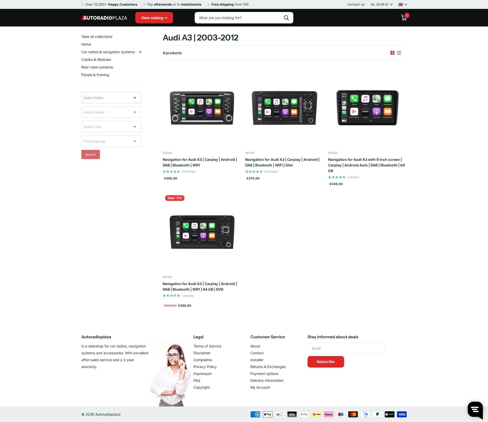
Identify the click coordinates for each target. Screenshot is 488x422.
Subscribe (326, 361)
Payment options (264, 373)
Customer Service (267, 336)
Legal (198, 336)
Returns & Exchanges (268, 366)
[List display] (399, 53)
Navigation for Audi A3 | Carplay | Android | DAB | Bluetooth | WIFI (200, 162)
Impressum (202, 373)
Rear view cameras (97, 67)
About (255, 346)
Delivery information (266, 380)
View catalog (152, 18)
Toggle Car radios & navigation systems (140, 52)
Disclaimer (201, 353)
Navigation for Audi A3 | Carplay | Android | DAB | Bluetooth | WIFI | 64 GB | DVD (200, 286)
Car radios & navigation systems (108, 52)
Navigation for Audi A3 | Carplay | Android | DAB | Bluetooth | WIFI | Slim (282, 162)
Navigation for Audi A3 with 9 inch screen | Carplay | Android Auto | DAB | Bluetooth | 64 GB (366, 165)
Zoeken (286, 17)
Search (90, 154)
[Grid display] (392, 53)
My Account (260, 387)
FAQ (196, 380)
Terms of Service (207, 346)
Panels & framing (95, 75)
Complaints (202, 360)
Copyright (201, 387)
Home (86, 44)
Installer (256, 360)
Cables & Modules (96, 59)
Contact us (356, 4)
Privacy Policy (205, 366)
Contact (257, 353)
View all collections (96, 36)
